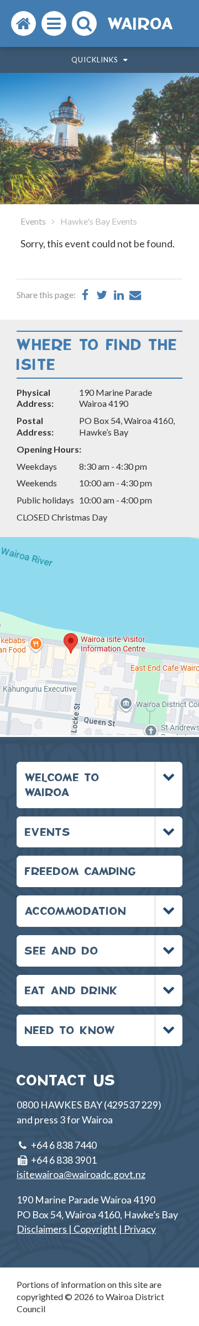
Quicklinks (96, 59)
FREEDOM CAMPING (81, 871)
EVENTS (48, 832)
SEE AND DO (62, 950)
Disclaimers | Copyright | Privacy (86, 1229)
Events (33, 221)
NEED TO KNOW (70, 1030)
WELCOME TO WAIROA (62, 784)
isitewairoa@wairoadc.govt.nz (81, 1174)
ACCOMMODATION (76, 910)
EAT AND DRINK (71, 990)
